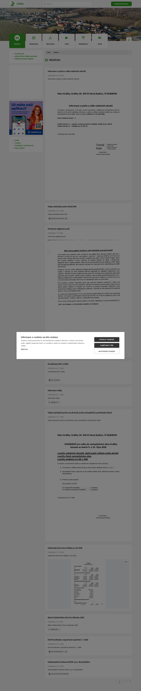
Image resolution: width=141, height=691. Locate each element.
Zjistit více (24, 349)
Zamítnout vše (106, 345)
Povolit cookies (106, 339)
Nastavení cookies (107, 351)
